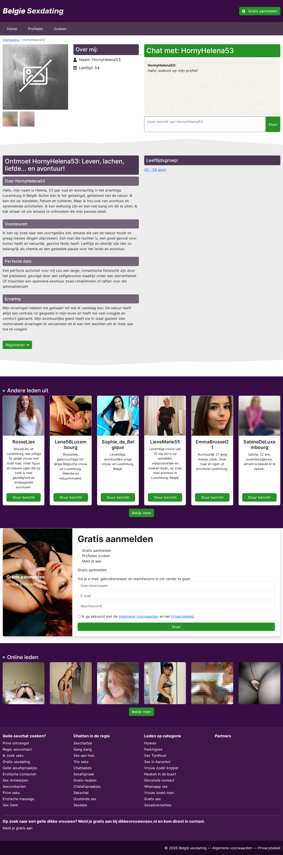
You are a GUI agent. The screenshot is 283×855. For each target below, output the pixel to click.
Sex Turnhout (155, 755)
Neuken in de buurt (160, 774)
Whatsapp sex (156, 786)
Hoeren (150, 743)
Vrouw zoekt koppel (161, 768)
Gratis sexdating (16, 761)
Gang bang (82, 749)
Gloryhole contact (159, 780)
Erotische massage (18, 799)
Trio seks (80, 761)
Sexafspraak (83, 774)
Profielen (35, 29)
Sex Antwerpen (15, 780)
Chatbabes (82, 768)
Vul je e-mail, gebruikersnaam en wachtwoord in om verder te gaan (134, 579)
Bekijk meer (141, 513)
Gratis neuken (84, 780)
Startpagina (11, 40)
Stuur (176, 627)
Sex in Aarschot (157, 761)
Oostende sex (84, 799)
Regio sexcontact (17, 749)
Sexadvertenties (157, 805)
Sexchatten (82, 743)
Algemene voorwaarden (139, 616)
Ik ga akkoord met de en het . (137, 616)
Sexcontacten (14, 786)
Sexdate (80, 805)
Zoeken (60, 29)
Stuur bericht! (23, 497)
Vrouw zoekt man (159, 792)
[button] (35, 77)
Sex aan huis (83, 755)
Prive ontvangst (16, 743)
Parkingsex (153, 749)
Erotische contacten (19, 774)
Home (12, 29)
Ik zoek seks (13, 755)
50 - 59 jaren (155, 169)
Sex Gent (10, 805)
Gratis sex (152, 799)
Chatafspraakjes (87, 786)
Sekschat (81, 792)
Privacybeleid (182, 616)
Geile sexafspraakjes (20, 768)
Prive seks (11, 792)
